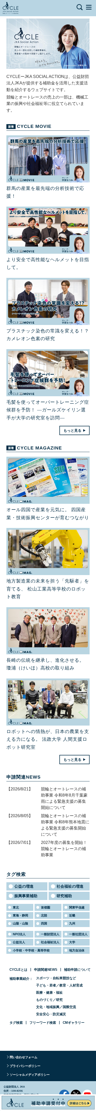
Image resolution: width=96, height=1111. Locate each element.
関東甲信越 (76, 907)
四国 (44, 923)
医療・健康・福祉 (49, 992)
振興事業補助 (25, 896)
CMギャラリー (73, 1023)
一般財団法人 (50, 934)
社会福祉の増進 (70, 886)
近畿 (72, 915)
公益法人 (19, 942)
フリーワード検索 (42, 1023)
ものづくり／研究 (49, 1000)
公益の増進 (24, 886)
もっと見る (72, 430)
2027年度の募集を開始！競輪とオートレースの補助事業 (64, 848)
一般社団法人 (78, 934)
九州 (72, 923)
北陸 (44, 915)
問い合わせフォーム (23, 1057)
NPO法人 (19, 934)
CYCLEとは (18, 970)
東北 (16, 907)
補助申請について (77, 970)
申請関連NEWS (45, 970)
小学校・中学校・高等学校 (31, 950)
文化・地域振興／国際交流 (56, 1007)
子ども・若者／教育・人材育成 (59, 985)
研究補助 (64, 896)
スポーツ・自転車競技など (56, 978)
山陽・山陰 (20, 923)
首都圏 (45, 907)
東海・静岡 (20, 915)
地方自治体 (76, 950)
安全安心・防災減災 (51, 1014)
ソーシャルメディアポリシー (30, 1075)
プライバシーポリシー (25, 1066)
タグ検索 (16, 1023)
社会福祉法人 (50, 942)
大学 (72, 942)
